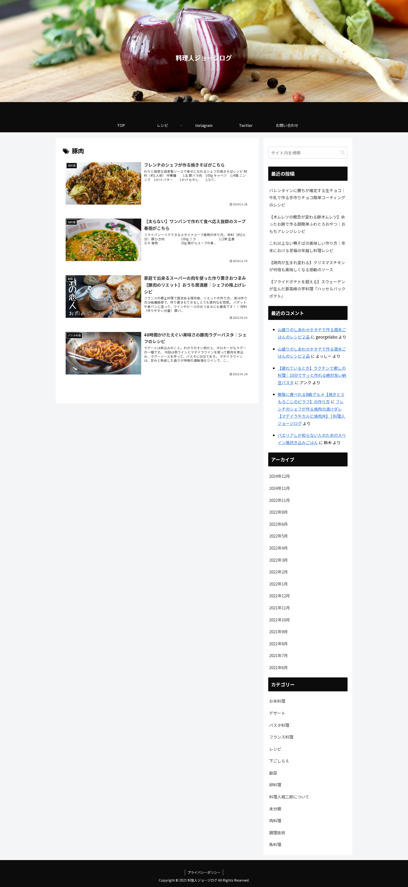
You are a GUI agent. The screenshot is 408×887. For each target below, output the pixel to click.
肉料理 (275, 820)
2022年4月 (278, 548)
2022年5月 (278, 536)
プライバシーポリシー (204, 872)
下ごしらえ (279, 761)
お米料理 (277, 701)
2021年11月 (279, 608)
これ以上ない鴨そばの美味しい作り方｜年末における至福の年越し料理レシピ (307, 246)
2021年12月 (279, 596)
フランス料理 (281, 737)
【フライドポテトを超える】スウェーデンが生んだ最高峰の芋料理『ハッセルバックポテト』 (307, 289)
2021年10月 (279, 620)
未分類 (275, 809)
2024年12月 (279, 476)
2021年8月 (278, 643)
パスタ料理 (279, 725)
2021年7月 (278, 655)
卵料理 (275, 785)
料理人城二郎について (289, 797)
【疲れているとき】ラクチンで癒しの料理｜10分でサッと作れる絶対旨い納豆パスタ (312, 375)
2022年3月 (278, 560)
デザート (277, 713)
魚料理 (275, 844)
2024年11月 (279, 488)
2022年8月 (278, 512)
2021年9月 (278, 631)
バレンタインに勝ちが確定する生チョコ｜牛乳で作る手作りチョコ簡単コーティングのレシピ (307, 197)
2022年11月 (279, 500)
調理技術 (277, 832)
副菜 (273, 773)
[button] (343, 152)
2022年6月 (278, 524)
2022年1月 (278, 584)
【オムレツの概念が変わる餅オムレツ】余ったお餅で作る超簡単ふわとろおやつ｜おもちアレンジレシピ (307, 224)
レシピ (275, 749)
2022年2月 (278, 572)
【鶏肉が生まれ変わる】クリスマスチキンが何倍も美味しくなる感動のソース (307, 266)
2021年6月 (278, 667)
